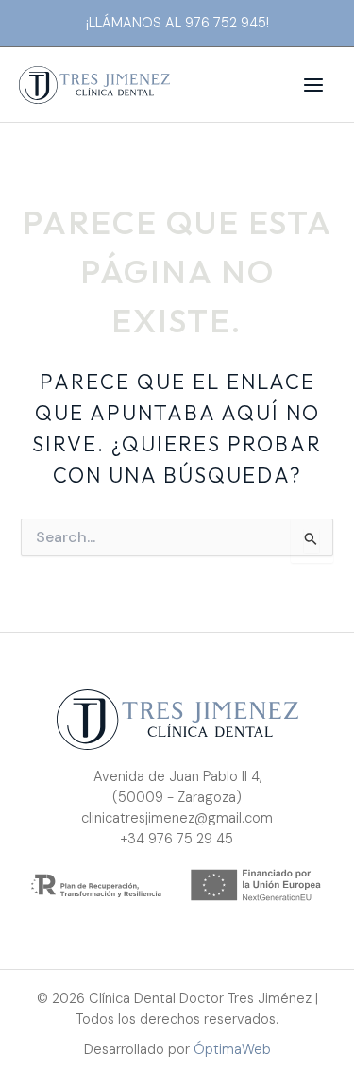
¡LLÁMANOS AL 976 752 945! (177, 23)
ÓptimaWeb (232, 1050)
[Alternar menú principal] (313, 85)
